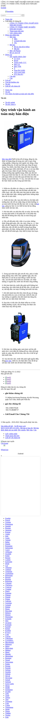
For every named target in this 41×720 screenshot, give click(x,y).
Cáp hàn (12, 76)
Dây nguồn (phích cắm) (18, 57)
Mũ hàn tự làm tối (26, 428)
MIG (15, 39)
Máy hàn (13, 37)
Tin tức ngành (10, 102)
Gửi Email (4, 443)
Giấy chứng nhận (16, 33)
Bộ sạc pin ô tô (15, 53)
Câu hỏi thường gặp (12, 82)
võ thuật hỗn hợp (20, 41)
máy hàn (8, 361)
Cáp (11, 78)
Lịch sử (7, 80)
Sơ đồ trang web (20, 426)
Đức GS (17, 64)
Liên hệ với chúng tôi (12, 86)
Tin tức (7, 84)
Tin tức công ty (10, 104)
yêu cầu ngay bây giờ (8, 389)
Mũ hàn (12, 45)
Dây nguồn (22, 430)
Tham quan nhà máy (17, 31)
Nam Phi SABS (19, 70)
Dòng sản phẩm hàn (12, 35)
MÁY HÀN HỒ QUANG (10, 428)
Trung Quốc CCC (20, 62)
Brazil (16, 60)
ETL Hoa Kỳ (18, 74)
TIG (15, 43)
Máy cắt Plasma (15, 51)
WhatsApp (4, 450)
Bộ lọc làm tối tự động (22, 47)
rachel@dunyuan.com (12, 418)
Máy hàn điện (6, 159)
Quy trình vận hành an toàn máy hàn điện (19, 94)
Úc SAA (17, 58)
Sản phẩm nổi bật (7, 426)
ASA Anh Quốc (19, 72)
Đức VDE (17, 66)
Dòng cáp (8, 55)
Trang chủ (8, 19)
